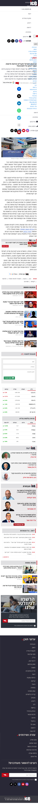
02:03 (33, 547)
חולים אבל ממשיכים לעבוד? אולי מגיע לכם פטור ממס (12, 586)
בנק (30, 279)
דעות (29, 14)
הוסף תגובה (8, 378)
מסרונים (26, 281)
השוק (34, 58)
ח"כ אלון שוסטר (31, 467)
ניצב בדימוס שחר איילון (29, 477)
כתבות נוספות (30, 563)
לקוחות (33, 281)
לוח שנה (32, 731)
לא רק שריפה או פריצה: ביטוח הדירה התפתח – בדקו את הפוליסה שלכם (12, 567)
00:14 (33, 542)
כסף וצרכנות (31, 654)
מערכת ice (21, 295)
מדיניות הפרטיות (31, 750)
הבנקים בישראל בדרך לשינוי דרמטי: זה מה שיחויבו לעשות (16, 243)
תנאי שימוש (33, 743)
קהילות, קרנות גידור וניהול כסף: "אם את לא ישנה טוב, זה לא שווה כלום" (11, 576)
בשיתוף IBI (19, 579)
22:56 (33, 537)
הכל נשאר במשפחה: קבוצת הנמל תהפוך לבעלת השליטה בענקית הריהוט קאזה (13, 342)
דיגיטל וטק (32, 661)
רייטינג (33, 701)
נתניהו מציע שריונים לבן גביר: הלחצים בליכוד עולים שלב (17, 534)
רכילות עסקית (31, 678)
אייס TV (33, 724)
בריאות (33, 708)
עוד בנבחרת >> (19, 525)
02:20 (33, 552)
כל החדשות (6, 557)
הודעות (4, 279)
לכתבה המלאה (5, 246)
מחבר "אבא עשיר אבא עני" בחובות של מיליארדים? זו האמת (13, 302)
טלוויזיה (33, 688)
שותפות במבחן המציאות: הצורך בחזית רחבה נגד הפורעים (23, 464)
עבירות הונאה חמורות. (27, 229)
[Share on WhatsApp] (19, 111)
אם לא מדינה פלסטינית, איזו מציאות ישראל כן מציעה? (23, 454)
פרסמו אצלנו (33, 753)
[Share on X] (19, 96)
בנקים (25, 279)
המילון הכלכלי (31, 711)
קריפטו (33, 681)
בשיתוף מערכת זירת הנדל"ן (17, 346)
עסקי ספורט (31, 691)
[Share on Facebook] (19, 89)
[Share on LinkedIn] (19, 103)
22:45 (33, 534)
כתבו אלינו (33, 740)
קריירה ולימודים (30, 694)
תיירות (33, 718)
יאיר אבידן (33, 457)
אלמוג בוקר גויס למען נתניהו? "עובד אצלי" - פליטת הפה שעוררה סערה (13, 322)
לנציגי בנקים (28, 231)
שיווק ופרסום (31, 664)
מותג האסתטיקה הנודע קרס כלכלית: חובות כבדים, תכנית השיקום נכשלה (12, 293)
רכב (34, 704)
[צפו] (30, 324)
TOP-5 (33, 721)
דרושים (33, 728)
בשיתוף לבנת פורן (18, 589)
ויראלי (33, 684)
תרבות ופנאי (31, 714)
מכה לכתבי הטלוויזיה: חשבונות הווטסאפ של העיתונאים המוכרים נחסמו (14, 313)
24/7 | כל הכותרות (27, 530)
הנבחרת (27, 2)
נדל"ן (33, 657)
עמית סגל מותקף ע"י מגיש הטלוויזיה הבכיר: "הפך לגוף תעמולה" (12, 332)
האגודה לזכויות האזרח (15, 279)
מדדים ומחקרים (30, 671)
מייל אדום (34, 756)
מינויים (33, 698)
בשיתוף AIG (19, 569)
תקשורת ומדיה (30, 651)
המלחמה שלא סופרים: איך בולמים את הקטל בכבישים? (23, 474)
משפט (33, 667)
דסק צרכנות (33, 83)
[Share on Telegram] (19, 118)
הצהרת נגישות (32, 746)
